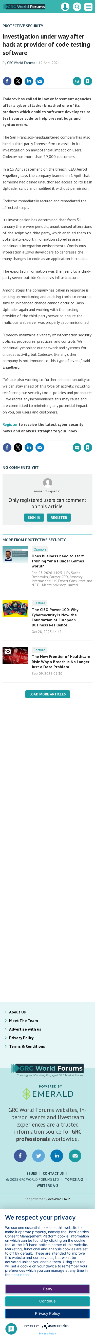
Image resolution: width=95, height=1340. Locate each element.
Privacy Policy (21, 1037)
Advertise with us (25, 1029)
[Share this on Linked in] (28, 81)
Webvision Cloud (59, 1199)
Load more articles (47, 694)
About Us (17, 1011)
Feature (39, 603)
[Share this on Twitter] (18, 81)
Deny (47, 1289)
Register (10, 424)
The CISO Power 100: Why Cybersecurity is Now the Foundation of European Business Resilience (55, 617)
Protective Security (23, 25)
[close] (91, 70)
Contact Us (53, 1173)
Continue (47, 1301)
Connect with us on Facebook (20, 1155)
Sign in (28, 70)
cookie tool (20, 1274)
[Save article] (87, 81)
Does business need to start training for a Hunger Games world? (58, 561)
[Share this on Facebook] (7, 81)
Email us (75, 1155)
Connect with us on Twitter (38, 1155)
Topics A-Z (74, 1179)
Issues (31, 1173)
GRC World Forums (21, 62)
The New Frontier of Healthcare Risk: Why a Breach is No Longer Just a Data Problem (61, 661)
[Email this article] (39, 81)
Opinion (40, 549)
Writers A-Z (48, 1185)
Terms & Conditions (27, 1046)
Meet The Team (23, 1020)
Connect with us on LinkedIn (56, 1155)
